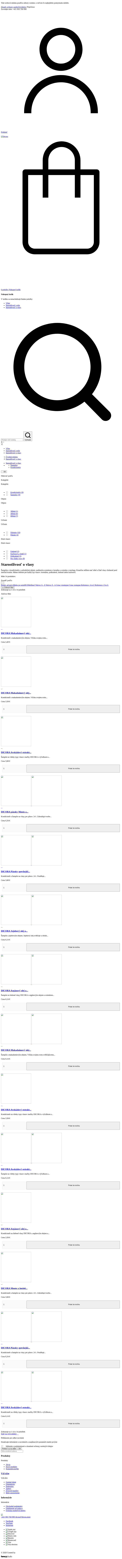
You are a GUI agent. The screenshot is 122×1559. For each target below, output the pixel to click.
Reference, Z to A (101, 585)
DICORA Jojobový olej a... (14, 931)
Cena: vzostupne (62, 585)
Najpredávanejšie (12, 1469)
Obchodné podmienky (14, 1506)
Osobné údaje (11, 1482)
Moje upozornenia (12, 1493)
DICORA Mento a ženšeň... (14, 1288)
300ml (14, 511)
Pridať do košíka (73, 649)
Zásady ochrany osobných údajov (13, 7)
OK (4, 472)
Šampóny (14, 465)
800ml (14, 516)
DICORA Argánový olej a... (14, 990)
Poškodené (15, 556)
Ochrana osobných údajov (15, 1511)
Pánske (14, 535)
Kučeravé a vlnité (18, 554)
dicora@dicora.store (22, 1517)
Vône (8, 303)
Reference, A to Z (88, 585)
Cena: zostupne (75, 585)
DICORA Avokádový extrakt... (16, 752)
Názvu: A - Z (40, 585)
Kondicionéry (15, 467)
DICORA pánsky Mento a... (14, 812)
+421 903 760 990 (8, 1517)
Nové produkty (11, 1467)
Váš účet (5, 1473)
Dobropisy (10, 1486)
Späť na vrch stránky (10, 1434)
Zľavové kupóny (12, 1491)
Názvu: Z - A (51, 585)
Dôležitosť (31, 585)
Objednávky (10, 1484)
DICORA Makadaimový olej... (16, 633)
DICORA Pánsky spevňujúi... (15, 871)
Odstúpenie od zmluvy (14, 1508)
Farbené (14, 551)
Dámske (15, 533)
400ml (14, 514)
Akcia (8, 1465)
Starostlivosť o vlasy (13, 307)
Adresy (8, 1489)
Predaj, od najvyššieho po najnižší (14, 585)
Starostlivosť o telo (13, 305)
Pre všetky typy (17, 559)
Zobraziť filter (8, 587)
